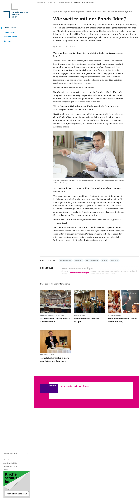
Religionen (78, 260)
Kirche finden (7, 460)
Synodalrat (114, 260)
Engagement (9, 32)
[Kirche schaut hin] (16, 484)
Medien (5, 469)
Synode (104, 260)
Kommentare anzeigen (79, 272)
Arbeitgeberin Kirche (10, 466)
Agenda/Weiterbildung (10, 463)
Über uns (7, 41)
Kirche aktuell (9, 27)
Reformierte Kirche (92, 260)
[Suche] (28, 453)
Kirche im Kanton (64, 2)
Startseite (40, 2)
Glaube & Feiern (10, 36)
